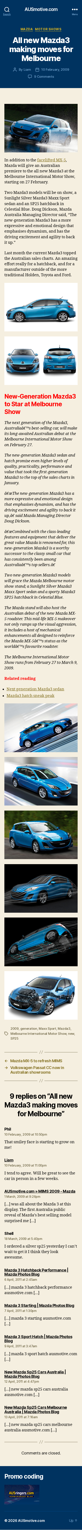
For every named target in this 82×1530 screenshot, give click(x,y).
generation (28, 1028)
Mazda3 (64, 1028)
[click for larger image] (41, 942)
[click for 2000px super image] (41, 128)
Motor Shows (48, 29)
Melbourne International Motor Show (38, 1033)
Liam (27, 69)
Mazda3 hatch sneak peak (30, 695)
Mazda (27, 29)
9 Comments (44, 76)
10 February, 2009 (55, 69)
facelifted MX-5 (51, 160)
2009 (14, 1028)
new (71, 1033)
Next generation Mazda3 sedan (35, 689)
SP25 (14, 1038)
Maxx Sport (47, 1028)
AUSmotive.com (41, 9)
